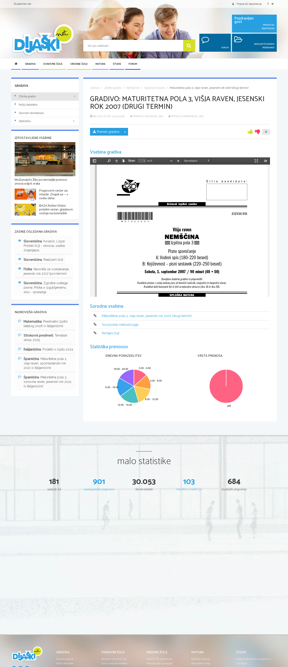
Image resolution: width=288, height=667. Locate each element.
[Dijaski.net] (42, 40)
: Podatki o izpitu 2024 (48, 349)
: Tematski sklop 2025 (45, 338)
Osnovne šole (53, 64)
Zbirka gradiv (27, 96)
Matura (100, 64)
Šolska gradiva (64, 658)
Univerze (241, 663)
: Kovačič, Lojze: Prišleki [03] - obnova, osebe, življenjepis (44, 245)
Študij (117, 64)
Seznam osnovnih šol (113, 658)
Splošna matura (200, 658)
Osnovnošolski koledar (114, 663)
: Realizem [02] (43, 259)
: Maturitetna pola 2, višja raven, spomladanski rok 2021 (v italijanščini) (45, 363)
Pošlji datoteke (28, 104)
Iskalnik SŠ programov (159, 658)
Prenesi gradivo (108, 132)
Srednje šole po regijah (159, 663)
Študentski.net (22, 3)
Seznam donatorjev (31, 113)
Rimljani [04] (110, 333)
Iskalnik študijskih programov (253, 658)
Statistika (25, 121)
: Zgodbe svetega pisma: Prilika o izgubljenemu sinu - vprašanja (46, 287)
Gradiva (30, 64)
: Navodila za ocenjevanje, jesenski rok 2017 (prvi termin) (46, 271)
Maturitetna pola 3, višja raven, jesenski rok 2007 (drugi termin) (147, 316)
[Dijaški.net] (27, 656)
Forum (132, 64)
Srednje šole (79, 64)
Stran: (131, 160)
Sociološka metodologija (120, 324)
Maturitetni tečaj (201, 663)
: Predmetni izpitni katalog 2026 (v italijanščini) (46, 324)
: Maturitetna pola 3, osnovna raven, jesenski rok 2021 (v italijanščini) (47, 381)
